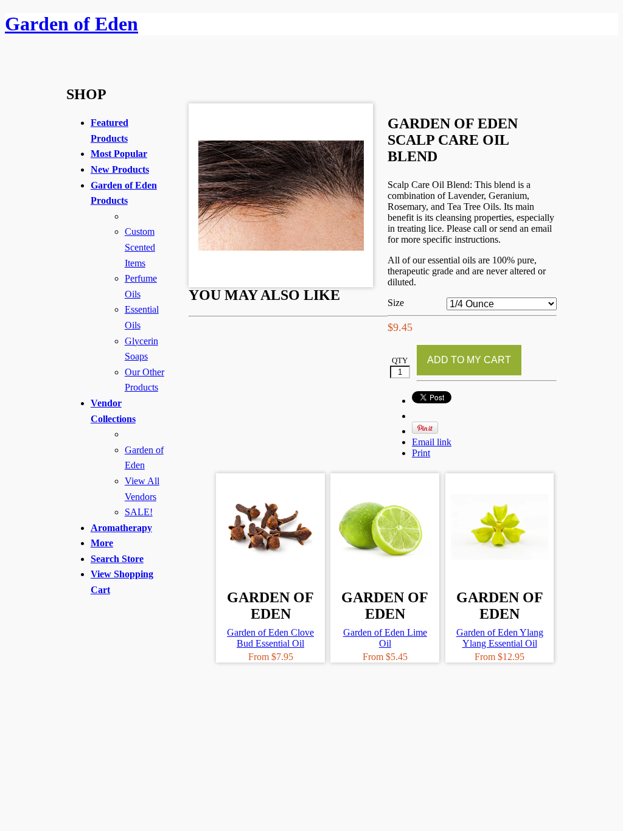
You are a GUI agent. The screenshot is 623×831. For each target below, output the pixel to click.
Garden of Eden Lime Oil (385, 637)
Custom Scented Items (140, 247)
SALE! (139, 512)
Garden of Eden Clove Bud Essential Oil (270, 637)
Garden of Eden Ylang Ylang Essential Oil (499, 637)
